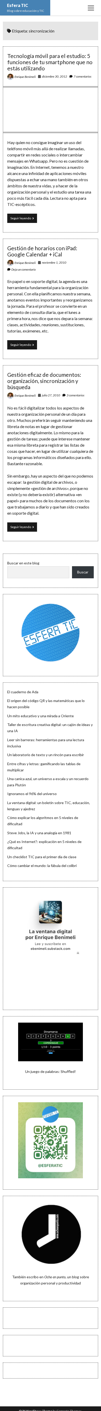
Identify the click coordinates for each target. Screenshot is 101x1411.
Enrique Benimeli (25, 77)
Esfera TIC (17, 5)
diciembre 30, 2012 (54, 76)
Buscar (82, 572)
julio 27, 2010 (51, 395)
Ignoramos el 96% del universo (32, 793)
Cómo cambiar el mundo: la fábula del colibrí (42, 865)
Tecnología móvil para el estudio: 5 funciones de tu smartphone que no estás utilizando (49, 62)
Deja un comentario (23, 269)
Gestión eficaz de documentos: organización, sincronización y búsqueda (44, 380)
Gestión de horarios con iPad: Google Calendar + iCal (42, 251)
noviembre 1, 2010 (54, 262)
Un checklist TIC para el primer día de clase (41, 857)
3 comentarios (75, 395)
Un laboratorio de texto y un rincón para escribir (45, 755)
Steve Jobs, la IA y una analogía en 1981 (39, 833)
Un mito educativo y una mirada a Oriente (40, 716)
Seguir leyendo (23, 219)
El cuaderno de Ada (22, 692)
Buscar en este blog (23, 563)
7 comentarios (82, 76)
